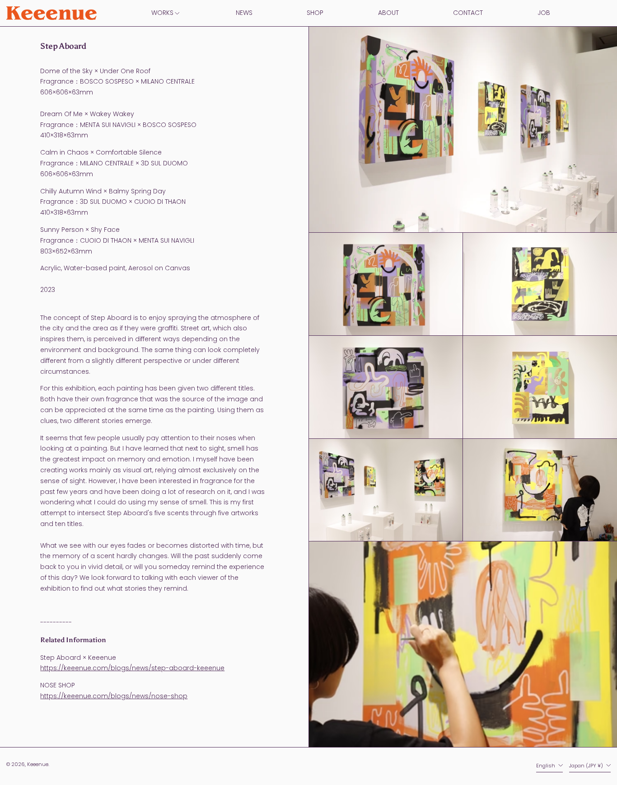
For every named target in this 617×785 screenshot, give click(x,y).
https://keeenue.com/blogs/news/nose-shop (113, 695)
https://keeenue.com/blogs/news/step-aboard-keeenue (132, 667)
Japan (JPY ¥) (586, 765)
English (546, 765)
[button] (386, 284)
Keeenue (37, 764)
